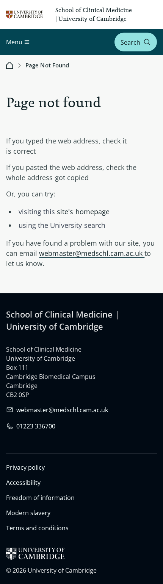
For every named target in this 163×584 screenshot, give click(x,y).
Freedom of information (40, 498)
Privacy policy (25, 467)
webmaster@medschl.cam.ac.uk (91, 253)
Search (130, 42)
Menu (14, 42)
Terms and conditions (37, 528)
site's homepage (83, 211)
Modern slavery (28, 513)
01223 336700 (35, 426)
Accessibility (23, 482)
